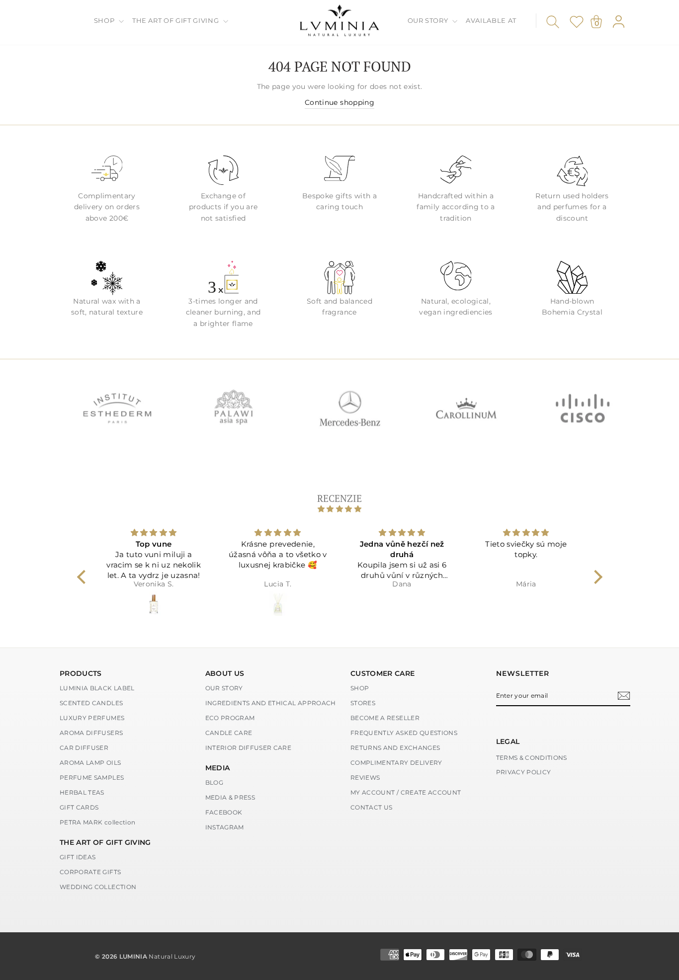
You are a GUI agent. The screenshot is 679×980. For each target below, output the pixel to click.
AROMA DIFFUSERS (91, 732)
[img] (339, 508)
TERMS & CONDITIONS (531, 757)
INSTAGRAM (224, 827)
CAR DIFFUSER (84, 747)
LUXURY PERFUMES (92, 718)
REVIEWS (365, 777)
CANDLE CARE (229, 732)
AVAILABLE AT (491, 20)
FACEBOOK (224, 812)
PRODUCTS (81, 673)
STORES (362, 703)
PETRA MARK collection (97, 822)
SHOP (105, 20)
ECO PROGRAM (230, 718)
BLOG (214, 782)
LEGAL (508, 741)
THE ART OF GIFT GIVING (176, 20)
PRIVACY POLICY (523, 772)
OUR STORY (429, 20)
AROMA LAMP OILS (90, 762)
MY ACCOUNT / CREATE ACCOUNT (405, 792)
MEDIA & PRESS (230, 797)
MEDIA (217, 767)
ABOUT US (225, 673)
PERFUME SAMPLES (92, 777)
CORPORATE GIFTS (90, 872)
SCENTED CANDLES (91, 703)
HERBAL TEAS (82, 792)
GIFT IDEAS (78, 857)
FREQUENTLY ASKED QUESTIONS (403, 732)
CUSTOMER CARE (382, 673)
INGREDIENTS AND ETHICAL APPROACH (270, 703)
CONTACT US (371, 807)
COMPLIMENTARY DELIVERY (396, 762)
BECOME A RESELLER (385, 718)
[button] (83, 577)
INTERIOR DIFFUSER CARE (248, 747)
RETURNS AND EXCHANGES (395, 747)
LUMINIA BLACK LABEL (97, 688)
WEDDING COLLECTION (98, 887)
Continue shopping (339, 102)
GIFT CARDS (79, 807)
